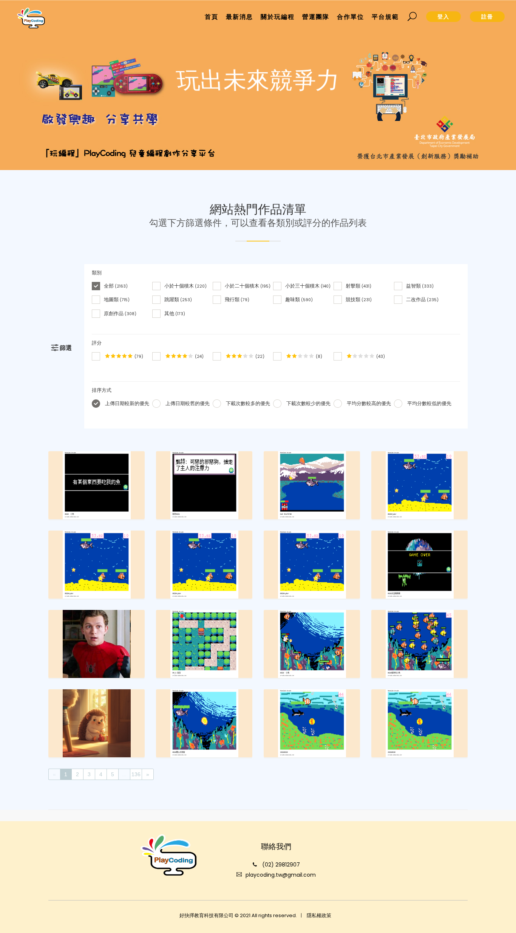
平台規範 (385, 16)
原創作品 (120, 313)
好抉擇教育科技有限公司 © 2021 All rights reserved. (238, 915)
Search (412, 17)
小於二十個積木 (247, 285)
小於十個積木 (185, 285)
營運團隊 (315, 16)
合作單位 (350, 16)
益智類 (420, 285)
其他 (174, 313)
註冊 (487, 16)
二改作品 (422, 299)
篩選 (66, 348)
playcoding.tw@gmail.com (281, 875)
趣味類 (299, 299)
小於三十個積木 (308, 285)
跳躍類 (178, 299)
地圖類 (117, 299)
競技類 (359, 299)
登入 (443, 16)
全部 (116, 285)
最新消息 (239, 16)
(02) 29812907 (281, 864)
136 (136, 774)
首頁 (211, 16)
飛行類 (237, 299)
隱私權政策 (319, 915)
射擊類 (358, 285)
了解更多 (256, 110)
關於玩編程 (278, 16)
